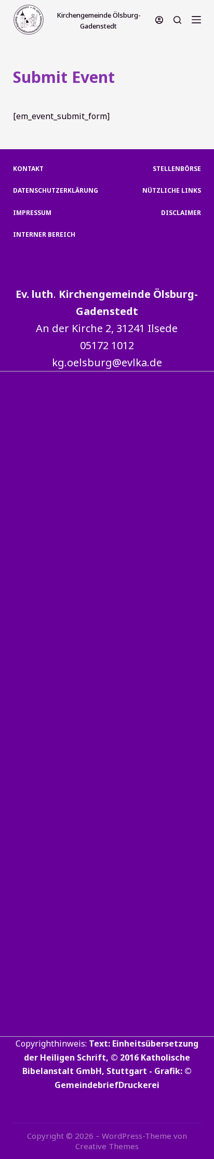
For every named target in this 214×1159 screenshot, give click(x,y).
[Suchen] (177, 20)
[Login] (159, 20)
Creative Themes (107, 1146)
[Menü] (196, 19)
